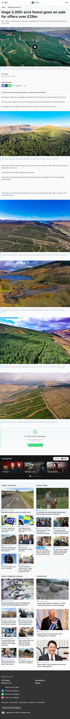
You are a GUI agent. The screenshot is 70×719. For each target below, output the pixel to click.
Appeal (37, 683)
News (3, 7)
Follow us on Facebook (12, 690)
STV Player (5, 680)
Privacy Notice (23, 702)
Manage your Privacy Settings (11, 707)
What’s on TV (6, 683)
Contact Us (32, 702)
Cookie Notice (40, 702)
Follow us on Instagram (12, 697)
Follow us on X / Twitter (12, 687)
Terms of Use (13, 702)
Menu (6, 2)
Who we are (4, 702)
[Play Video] (35, 47)
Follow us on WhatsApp (12, 694)
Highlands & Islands (14, 7)
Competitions (40, 680)
